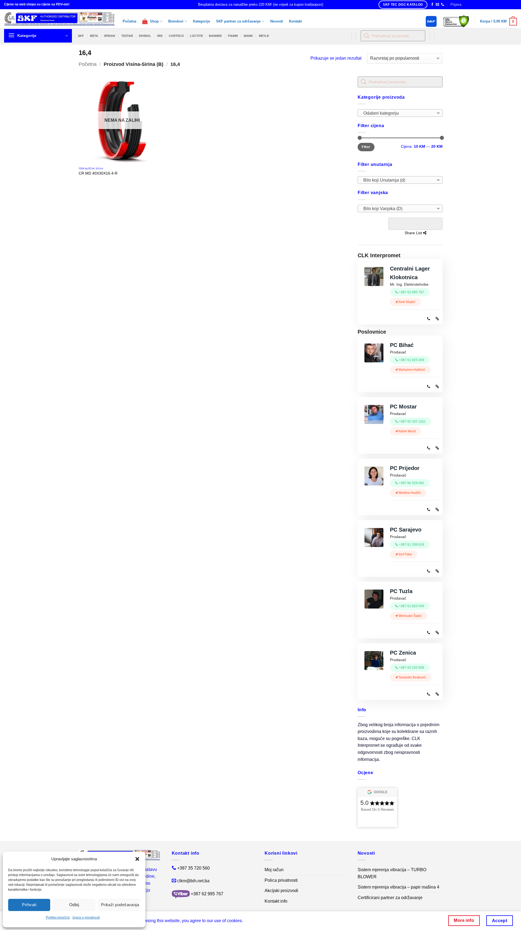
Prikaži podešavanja (120, 904)
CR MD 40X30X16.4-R (98, 173)
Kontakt (295, 21)
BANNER (215, 35)
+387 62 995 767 (207, 894)
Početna (129, 21)
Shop (153, 21)
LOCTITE (196, 35)
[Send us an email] (437, 5)
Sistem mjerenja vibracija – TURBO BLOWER (392, 873)
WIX (160, 35)
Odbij (74, 904)
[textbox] (398, 113)
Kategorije (201, 21)
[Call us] (442, 5)
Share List (415, 224)
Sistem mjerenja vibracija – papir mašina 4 (398, 887)
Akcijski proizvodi (281, 890)
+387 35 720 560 (193, 868)
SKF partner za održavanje (238, 21)
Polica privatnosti (281, 880)
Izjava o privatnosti (86, 917)
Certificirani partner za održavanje (390, 897)
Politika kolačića (58, 917)
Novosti (276, 21)
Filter (366, 147)
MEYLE (264, 35)
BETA (94, 35)
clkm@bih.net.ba (193, 880)
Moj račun (274, 869)
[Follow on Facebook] (432, 5)
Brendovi (175, 21)
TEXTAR (127, 35)
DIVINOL (145, 35)
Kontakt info (276, 901)
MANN (248, 35)
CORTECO (176, 35)
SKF (81, 35)
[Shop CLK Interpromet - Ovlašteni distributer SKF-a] (59, 19)
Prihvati (29, 904)
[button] (137, 859)
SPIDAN (109, 35)
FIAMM (233, 35)
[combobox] (400, 113)
